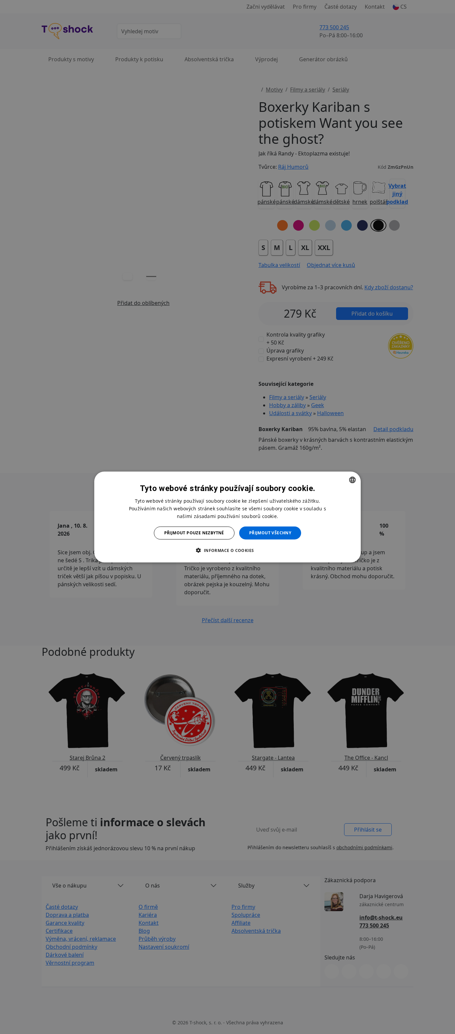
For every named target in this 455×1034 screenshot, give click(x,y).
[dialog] (227, 517)
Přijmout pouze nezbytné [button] (194, 533)
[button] (227, 550)
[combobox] (352, 480)
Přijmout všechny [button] (270, 533)
